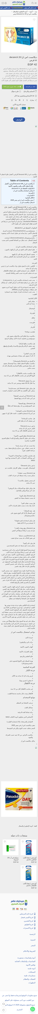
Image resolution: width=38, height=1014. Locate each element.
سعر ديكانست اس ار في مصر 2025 (22, 200)
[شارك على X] (27, 100)
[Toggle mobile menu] (35, 3)
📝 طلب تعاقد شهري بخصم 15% (12, 86)
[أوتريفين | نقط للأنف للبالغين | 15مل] (28, 847)
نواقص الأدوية (30, 965)
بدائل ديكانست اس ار (26, 202)
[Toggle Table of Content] (32, 181)
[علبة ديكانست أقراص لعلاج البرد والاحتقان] (19, 34)
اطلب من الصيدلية (30, 86)
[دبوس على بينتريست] (19, 100)
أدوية (31, 11)
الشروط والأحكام (29, 951)
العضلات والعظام (29, 979)
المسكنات (31, 972)
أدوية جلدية (31, 968)
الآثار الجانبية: (29, 198)
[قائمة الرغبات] (34, 19)
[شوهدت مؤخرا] (3, 1010)
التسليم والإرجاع (29, 91)
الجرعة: (30, 193)
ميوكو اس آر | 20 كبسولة (12, 859)
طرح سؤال (15, 91)
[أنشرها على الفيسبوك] (23, 100)
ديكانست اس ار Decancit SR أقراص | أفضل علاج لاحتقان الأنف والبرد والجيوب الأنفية (19, 185)
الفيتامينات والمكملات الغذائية (25, 961)
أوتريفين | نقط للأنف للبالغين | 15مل (29, 859)
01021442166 (19, 8)
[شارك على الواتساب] (12, 100)
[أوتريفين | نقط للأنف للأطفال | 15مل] (28, 873)
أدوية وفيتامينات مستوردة (26, 958)
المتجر (33, 945)
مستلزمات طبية (29, 976)
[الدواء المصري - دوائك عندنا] (19, 3)
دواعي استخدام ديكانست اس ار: (23, 191)
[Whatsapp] (32, 1009)
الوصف (19, 119)
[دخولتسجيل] (5, 3)
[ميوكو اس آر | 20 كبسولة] (10, 847)
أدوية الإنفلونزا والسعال (20, 11)
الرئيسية (32, 934)
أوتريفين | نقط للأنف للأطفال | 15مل (29, 884)
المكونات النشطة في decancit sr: (22, 188)
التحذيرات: (30, 195)
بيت (36, 11)
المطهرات (31, 983)
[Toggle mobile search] (32, 3)
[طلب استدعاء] (3, 1003)
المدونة (32, 940)
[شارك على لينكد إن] (16, 100)
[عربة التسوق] (3, 3)
